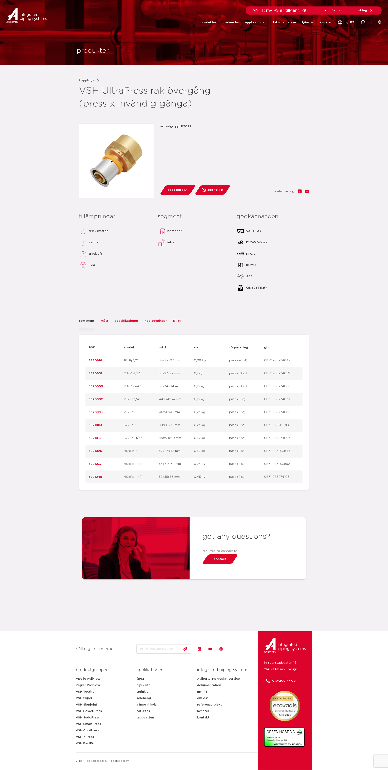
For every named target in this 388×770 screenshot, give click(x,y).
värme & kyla (146, 704)
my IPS (202, 691)
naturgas (143, 711)
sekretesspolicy (97, 761)
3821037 (95, 463)
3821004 (95, 425)
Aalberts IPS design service (218, 678)
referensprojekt (209, 704)
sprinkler (143, 691)
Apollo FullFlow (88, 678)
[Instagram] (221, 649)
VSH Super (84, 698)
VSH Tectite (85, 691)
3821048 (95, 476)
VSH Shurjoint (86, 704)
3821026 (95, 451)
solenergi (143, 698)
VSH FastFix (85, 743)
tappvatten (145, 717)
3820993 (96, 412)
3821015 (95, 438)
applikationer (255, 22)
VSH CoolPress (87, 730)
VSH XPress (85, 736)
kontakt (203, 717)
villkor (79, 761)
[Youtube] (210, 649)
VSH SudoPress (88, 717)
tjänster (308, 22)
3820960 (96, 386)
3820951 (95, 373)
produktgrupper (92, 670)
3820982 (96, 399)
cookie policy (120, 761)
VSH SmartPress (88, 724)
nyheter (203, 711)
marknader (230, 22)
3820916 (95, 360)
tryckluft (143, 685)
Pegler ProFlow (88, 685)
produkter (208, 22)
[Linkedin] (199, 649)
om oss (326, 22)
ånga (140, 678)
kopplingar (87, 80)
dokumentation (284, 22)
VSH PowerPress (89, 711)
